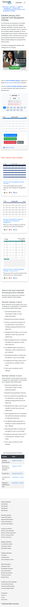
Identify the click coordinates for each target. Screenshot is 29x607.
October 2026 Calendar (6, 521)
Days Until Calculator (6, 570)
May (18, 107)
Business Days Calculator (7, 573)
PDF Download (10, 142)
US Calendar (4, 555)
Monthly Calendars (6, 515)
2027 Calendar (4, 506)
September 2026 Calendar (7, 519)
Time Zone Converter (6, 575)
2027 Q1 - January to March (7, 535)
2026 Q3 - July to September (7, 530)
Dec (21, 110)
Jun (21, 107)
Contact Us (3, 595)
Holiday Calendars (15, 104)
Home (6, 7)
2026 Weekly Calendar (6, 548)
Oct (14, 110)
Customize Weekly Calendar (7, 588)
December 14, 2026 (17, 483)
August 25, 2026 (16, 466)
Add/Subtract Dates (5, 566)
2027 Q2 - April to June (6, 537)
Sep (11, 110)
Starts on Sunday (14, 101)
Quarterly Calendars (6, 528)
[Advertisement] (14, 85)
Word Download (11, 135)
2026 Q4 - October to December (8, 533)
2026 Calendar (4, 504)
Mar (11, 107)
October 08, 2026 (17, 473)
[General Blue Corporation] (7, 2)
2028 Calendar (4, 508)
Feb (8, 107)
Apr (15, 107)
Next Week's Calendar (6, 546)
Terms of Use (4, 599)
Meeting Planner (5, 577)
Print (21, 142)
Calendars (18, 2)
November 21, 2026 (17, 477)
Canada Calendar (5, 557)
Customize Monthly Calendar (8, 586)
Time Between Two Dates (7, 568)
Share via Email (9, 147)
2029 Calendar (4, 510)
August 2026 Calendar (6, 517)
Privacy (2, 597)
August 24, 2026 (16, 460)
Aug (8, 110)
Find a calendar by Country (7, 559)
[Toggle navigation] (25, 2)
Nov (18, 110)
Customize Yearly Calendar (7, 584)
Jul (24, 107)
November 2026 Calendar (7, 523)
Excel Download (11, 139)
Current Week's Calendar (7, 544)
